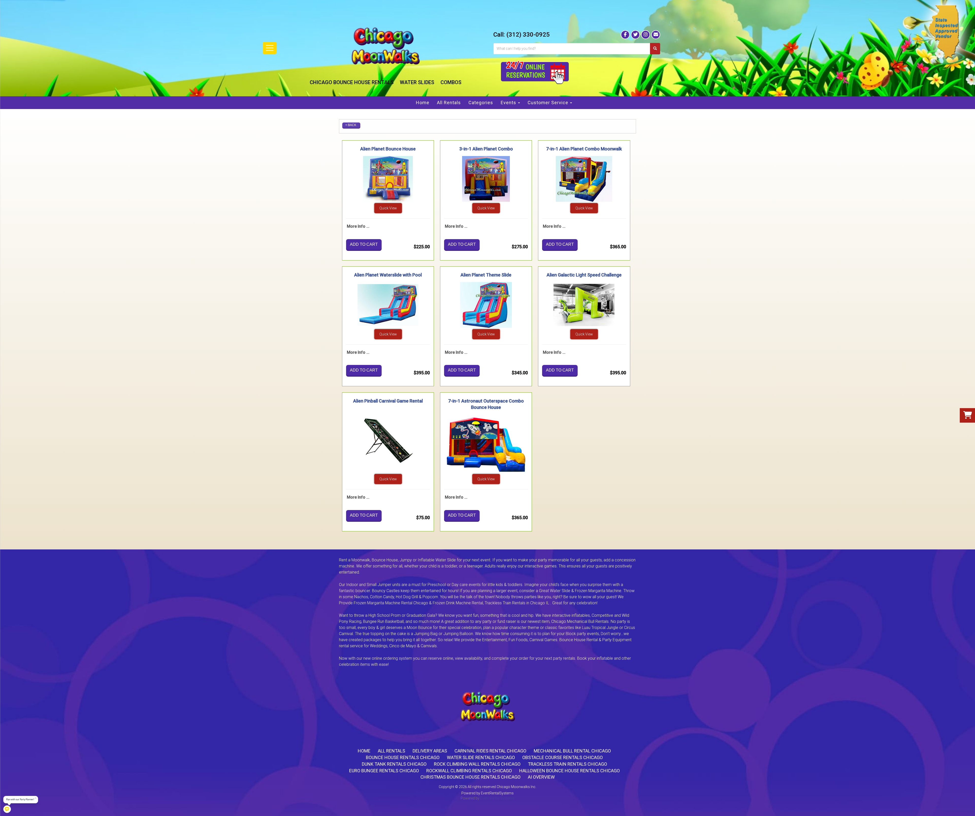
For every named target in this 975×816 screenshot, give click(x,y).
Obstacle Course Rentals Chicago (562, 757)
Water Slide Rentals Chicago (481, 757)
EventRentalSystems (497, 793)
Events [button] (509, 102)
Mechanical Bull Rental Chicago (572, 750)
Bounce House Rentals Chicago (403, 757)
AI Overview (541, 777)
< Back (350, 125)
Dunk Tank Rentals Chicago (394, 764)
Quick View (388, 208)
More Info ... (358, 226)
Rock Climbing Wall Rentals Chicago (477, 764)
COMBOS (451, 82)
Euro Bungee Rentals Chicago (384, 770)
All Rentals (449, 102)
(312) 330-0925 (528, 34)
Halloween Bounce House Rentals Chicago (569, 770)
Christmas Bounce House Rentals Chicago (470, 777)
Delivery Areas (430, 750)
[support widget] (966, 807)
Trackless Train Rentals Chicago (567, 764)
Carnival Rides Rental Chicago (490, 750)
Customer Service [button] (549, 102)
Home (422, 102)
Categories (480, 102)
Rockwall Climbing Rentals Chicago (469, 770)
